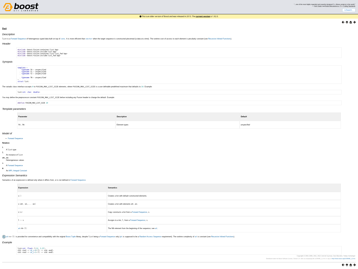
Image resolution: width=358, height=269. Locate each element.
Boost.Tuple (71, 237)
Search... (349, 10)
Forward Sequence (18, 39)
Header (6, 43)
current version (203, 16)
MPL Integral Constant (18, 171)
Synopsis (7, 61)
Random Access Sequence (150, 237)
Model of (7, 133)
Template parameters (14, 109)
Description (8, 34)
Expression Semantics (14, 175)
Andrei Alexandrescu (332, 6)
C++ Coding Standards (347, 6)
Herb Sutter (318, 6)
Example (7, 242)
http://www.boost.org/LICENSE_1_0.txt (343, 258)
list (4, 28)
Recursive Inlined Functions (219, 39)
